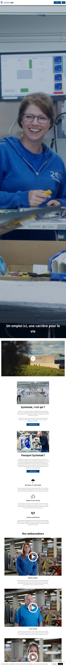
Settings (54, 664)
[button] (62, 374)
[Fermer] (64, 664)
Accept (60, 664)
